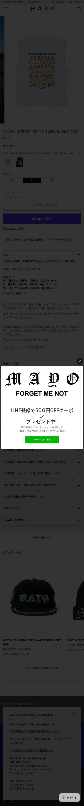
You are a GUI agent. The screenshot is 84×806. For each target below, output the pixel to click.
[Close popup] (79, 361)
